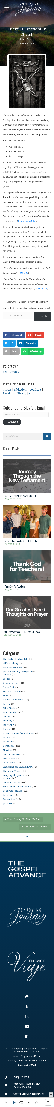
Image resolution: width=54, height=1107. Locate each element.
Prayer (6, 737)
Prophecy (8, 741)
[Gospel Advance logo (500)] (27, 869)
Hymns (6, 729)
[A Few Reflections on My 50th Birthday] (27, 526)
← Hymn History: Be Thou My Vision (23, 819)
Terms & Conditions (35, 1061)
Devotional (30, 44)
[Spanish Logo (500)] (27, 966)
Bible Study (9, 708)
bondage (35, 389)
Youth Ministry (11, 712)
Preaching (8, 795)
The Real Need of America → (35, 827)
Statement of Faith (27, 1065)
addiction (20, 389)
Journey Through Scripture (17, 671)
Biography (8, 725)
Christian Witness (12, 771)
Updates (7, 778)
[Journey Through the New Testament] (27, 480)
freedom (8, 393)
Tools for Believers (12, 667)
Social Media (9, 763)
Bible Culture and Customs (17, 786)
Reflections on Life (12, 791)
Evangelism (9, 799)
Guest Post (8, 687)
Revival (7, 704)
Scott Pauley (27, 39)
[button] (6, 9)
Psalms (6, 679)
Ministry (7, 721)
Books (6, 695)
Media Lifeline (33, 1056)
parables (7, 803)
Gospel (6, 716)
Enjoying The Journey (14, 775)
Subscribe (42, 316)
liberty (21, 393)
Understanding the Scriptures (19, 733)
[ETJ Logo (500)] (27, 917)
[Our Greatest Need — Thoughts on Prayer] (27, 617)
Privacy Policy (15, 1061)
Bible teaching (10, 663)
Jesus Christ (9, 758)
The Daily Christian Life (15, 659)
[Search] (47, 436)
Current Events (11, 754)
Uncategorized (10, 683)
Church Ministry (12, 782)
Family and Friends (13, 700)
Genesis (7, 674)
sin (31, 393)
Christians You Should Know (18, 767)
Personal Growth (12, 691)
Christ (7, 389)
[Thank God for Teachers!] (27, 571)
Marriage (8, 750)
